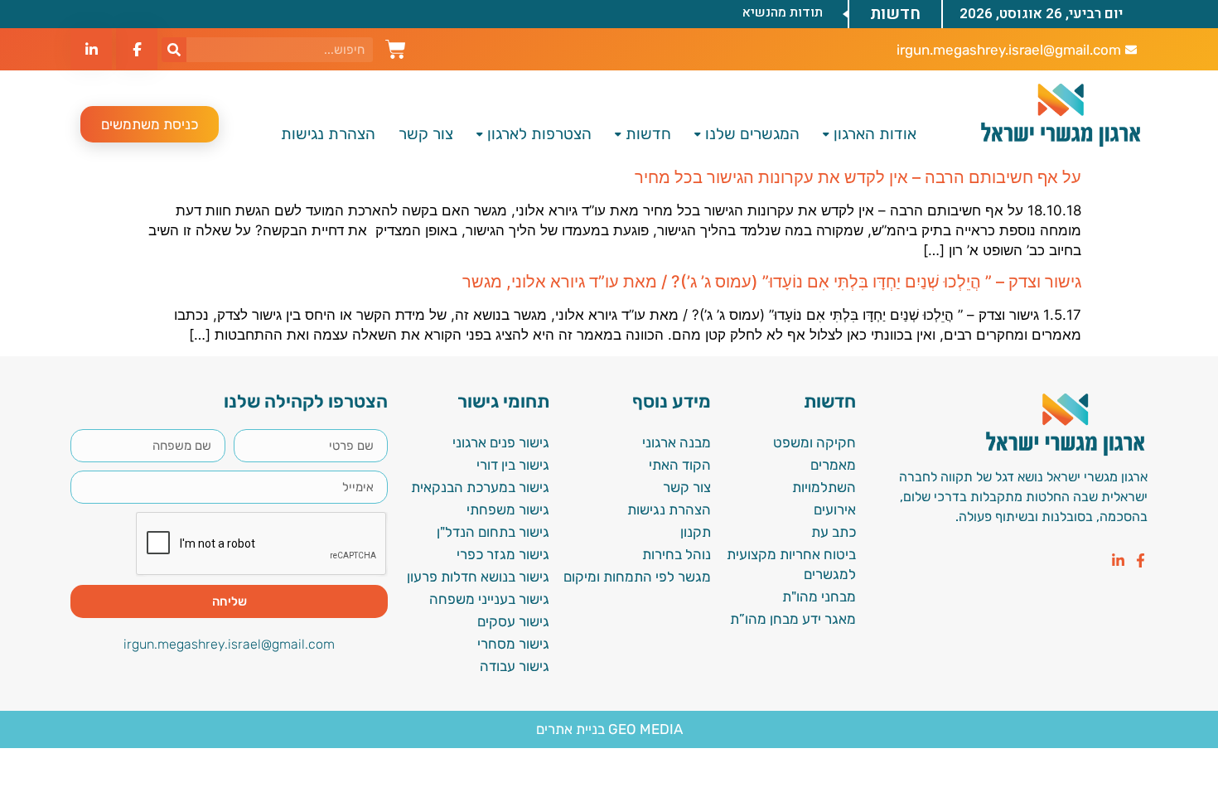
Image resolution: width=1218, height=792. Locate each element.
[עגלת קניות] (395, 47)
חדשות (648, 133)
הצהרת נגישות (328, 133)
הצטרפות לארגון (539, 133)
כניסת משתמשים (149, 124)
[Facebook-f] (1140, 560)
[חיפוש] (174, 49)
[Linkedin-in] (1118, 560)
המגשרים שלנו (752, 133)
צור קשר (426, 133)
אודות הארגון (875, 133)
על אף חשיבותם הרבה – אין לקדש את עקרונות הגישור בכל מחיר (858, 177)
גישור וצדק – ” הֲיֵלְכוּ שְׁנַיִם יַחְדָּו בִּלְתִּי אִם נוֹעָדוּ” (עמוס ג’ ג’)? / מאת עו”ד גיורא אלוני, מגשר (771, 282)
